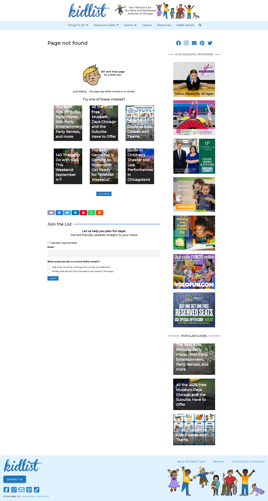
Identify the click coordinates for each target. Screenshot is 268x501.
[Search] (200, 25)
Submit (53, 278)
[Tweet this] (67, 212)
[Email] (194, 43)
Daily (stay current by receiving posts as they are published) (81, 267)
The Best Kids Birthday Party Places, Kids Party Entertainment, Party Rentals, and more (69, 122)
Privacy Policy (28, 496)
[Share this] (59, 212)
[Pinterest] (202, 43)
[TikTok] (37, 490)
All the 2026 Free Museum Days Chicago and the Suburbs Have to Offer (104, 122)
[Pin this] (83, 212)
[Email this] (51, 212)
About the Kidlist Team (191, 461)
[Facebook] (178, 43)
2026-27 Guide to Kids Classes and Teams (191, 435)
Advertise (218, 461)
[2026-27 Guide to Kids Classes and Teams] (140, 107)
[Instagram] (186, 43)
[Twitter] (210, 43)
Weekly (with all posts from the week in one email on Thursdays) (83, 271)
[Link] (89, 10)
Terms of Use (42, 496)
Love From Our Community (248, 461)
